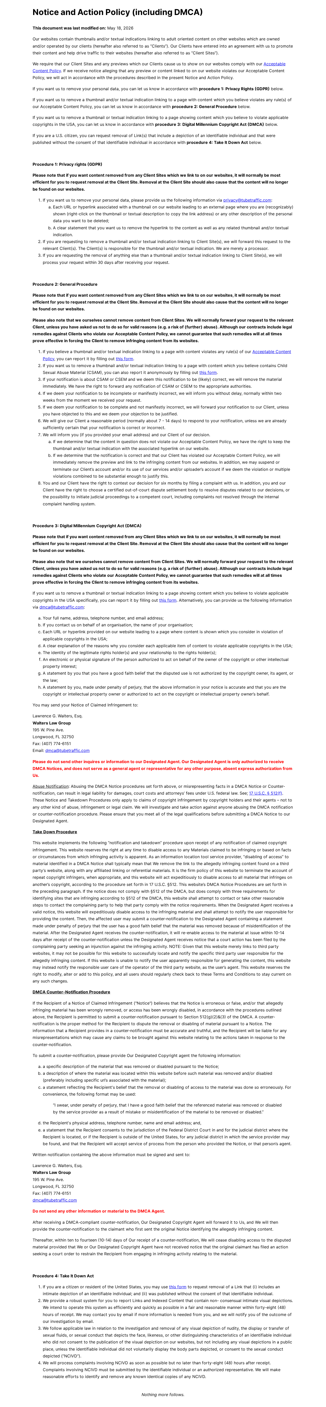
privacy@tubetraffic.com (247, 200)
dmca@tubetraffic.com (61, 607)
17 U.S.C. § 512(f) (265, 793)
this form (124, 358)
